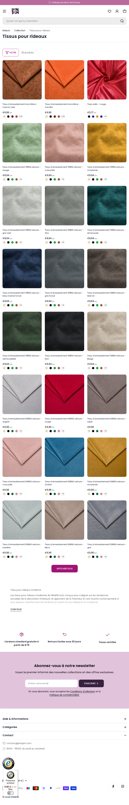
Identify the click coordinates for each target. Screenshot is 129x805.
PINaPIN (15, 797)
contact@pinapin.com (19, 743)
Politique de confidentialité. (64, 695)
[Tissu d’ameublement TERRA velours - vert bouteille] (12, 179)
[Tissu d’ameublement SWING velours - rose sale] (16, 431)
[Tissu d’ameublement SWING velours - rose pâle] (22, 457)
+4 (105, 116)
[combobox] (64, 21)
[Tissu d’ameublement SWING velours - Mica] (64, 520)
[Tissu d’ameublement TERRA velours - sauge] (22, 142)
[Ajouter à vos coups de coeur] (38, 65)
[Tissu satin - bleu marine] (101, 116)
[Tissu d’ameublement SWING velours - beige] (4, 431)
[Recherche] (122, 21)
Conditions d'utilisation (82, 691)
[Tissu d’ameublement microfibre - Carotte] (64, 79)
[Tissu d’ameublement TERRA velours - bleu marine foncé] (22, 268)
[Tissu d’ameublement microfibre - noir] (8, 116)
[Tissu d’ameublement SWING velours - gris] (106, 520)
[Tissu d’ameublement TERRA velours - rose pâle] (64, 142)
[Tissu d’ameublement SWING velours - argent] (22, 394)
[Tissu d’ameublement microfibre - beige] (4, 116)
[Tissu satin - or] (97, 116)
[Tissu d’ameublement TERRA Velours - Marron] (16, 179)
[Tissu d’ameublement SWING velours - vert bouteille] (12, 431)
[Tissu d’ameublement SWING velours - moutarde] (106, 457)
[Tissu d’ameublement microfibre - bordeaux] (12, 116)
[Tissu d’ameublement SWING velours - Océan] (64, 457)
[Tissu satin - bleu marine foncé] (93, 116)
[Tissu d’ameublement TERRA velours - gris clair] (22, 205)
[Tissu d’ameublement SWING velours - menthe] (22, 520)
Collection (19, 30)
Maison (6, 30)
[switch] (10, 793)
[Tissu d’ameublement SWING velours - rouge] (64, 394)
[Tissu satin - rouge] (106, 79)
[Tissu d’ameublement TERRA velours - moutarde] (106, 142)
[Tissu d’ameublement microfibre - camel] (16, 116)
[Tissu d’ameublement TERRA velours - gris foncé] (64, 268)
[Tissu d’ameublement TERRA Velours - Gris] (64, 205)
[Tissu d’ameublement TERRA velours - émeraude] (106, 205)
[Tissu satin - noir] (89, 116)
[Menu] (16, 771)
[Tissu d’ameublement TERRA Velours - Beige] (4, 179)
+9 (21, 179)
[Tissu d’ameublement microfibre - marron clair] (22, 79)
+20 (20, 116)
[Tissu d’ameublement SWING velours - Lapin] (106, 394)
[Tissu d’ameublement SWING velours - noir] (8, 431)
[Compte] (117, 11)
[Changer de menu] (4, 11)
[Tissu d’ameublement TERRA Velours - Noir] (8, 179)
